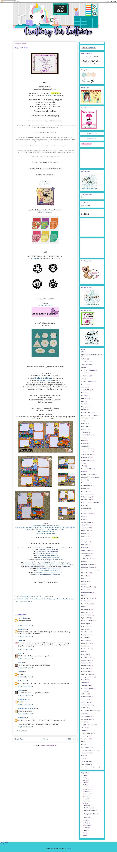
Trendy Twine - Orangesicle (45, 531)
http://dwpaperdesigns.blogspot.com (47, 553)
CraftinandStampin (45, 184)
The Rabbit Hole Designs (88, 724)
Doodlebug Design (86, 499)
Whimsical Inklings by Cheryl (89, 750)
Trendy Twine (27, 601)
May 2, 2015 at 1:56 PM (25, 658)
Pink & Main (84, 646)
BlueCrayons (22, 699)
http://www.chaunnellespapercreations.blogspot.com (49, 559)
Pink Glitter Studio (86, 649)
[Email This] (46, 596)
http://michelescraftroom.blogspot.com (48, 557)
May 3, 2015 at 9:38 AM (25, 686)
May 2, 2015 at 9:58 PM (25, 667)
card (82, 421)
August (87, 796)
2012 (84, 835)
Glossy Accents (85, 525)
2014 (84, 830)
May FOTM (84, 601)
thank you (84, 722)
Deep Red (84, 480)
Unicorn (83, 744)
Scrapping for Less (86, 674)
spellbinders (84, 693)
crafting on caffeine (86, 452)
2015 (84, 785)
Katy (19, 653)
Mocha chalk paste (86, 609)
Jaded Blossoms (85, 553)
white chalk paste (86, 753)
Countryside (84, 443)
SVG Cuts (84, 713)
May (86, 803)
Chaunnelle (55, 93)
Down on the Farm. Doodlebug (89, 502)
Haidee (54, 537)
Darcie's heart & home (87, 468)
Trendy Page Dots (86, 736)
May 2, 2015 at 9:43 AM (25, 636)
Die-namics (84, 488)
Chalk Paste (84, 429)
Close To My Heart (44, 212)
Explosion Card (85, 508)
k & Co (83, 561)
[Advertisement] (89, 157)
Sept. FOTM (84, 679)
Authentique (84, 384)
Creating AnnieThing (86, 460)
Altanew (83, 367)
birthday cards (85, 406)
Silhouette (84, 682)
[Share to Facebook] (51, 596)
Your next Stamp (85, 764)
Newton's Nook (85, 626)
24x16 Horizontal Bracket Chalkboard (91, 354)
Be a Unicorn (84, 398)
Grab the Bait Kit (85, 530)
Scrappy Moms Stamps (87, 677)
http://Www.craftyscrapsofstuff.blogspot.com (48, 568)
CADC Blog (22, 618)
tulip (82, 741)
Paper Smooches (86, 634)
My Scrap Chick (85, 618)
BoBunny (83, 409)
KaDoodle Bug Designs (49, 599)
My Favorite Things (86, 615)
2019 (84, 775)
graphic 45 (84, 539)
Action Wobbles (85, 361)
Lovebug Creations (86, 592)
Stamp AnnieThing (86, 696)
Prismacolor (84, 654)
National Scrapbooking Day (65, 599)
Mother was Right (86, 612)
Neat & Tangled (85, 623)
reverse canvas (85, 671)
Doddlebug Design (86, 497)
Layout (83, 584)
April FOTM (84, 373)
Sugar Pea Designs (86, 705)
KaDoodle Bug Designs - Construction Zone (45, 525)
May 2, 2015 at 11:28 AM (25, 649)
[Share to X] (49, 596)
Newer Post (19, 739)
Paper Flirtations (85, 632)
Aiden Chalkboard (86, 364)
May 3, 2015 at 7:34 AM (25, 677)
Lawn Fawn (84, 581)
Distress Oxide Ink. (86, 494)
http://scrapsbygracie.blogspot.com (48, 549)
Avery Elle (84, 387)
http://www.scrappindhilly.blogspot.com (47, 555)
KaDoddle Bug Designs (87, 564)
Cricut (83, 463)
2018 (82, 352)
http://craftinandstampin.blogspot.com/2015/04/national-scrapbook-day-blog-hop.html (49, 547)
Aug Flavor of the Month (87, 381)
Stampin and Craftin (43, 380)
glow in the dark (85, 527)
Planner (83, 651)
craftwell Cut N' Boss (87, 454)
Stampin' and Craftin (45, 305)
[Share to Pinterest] (52, 596)
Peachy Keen (19, 601)
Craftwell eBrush (85, 457)
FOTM (83, 519)
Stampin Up (84, 699)
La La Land (84, 575)
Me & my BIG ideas (86, 603)
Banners (83, 395)
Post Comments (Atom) (49, 745)
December (88, 787)
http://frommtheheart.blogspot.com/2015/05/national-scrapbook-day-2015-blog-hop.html (49, 564)
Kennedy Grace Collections (88, 570)
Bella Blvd (84, 404)
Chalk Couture (85, 426)
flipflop (83, 516)
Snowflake (84, 691)
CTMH (83, 466)
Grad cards (84, 533)
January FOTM (85, 556)
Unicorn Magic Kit (86, 747)
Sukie (20, 640)
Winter (83, 755)
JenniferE (21, 629)
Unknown (21, 681)
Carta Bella (84, 423)
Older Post (72, 739)
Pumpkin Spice (85, 657)
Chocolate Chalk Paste (87, 435)
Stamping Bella (85, 702)
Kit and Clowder (85, 572)
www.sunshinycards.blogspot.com (48, 551)
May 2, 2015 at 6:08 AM (25, 625)
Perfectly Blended (86, 643)
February (87, 825)
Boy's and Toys (88, 817)
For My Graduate (89, 807)
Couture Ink (84, 446)
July (86, 798)
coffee (83, 437)
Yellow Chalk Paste (86, 761)
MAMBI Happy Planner (87, 598)
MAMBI (83, 595)
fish (82, 511)
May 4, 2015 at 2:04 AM (25, 704)
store (37, 258)
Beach (83, 401)
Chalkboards (84, 432)
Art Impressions (85, 375)
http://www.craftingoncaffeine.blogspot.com (48, 561)
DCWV (83, 471)
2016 (84, 782)
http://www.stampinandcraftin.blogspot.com (48, 574)
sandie (20, 672)
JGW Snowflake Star (87, 558)
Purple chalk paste (86, 660)
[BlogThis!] (47, 596)
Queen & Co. (84, 663)
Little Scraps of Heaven (87, 587)
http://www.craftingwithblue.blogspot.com (49, 570)
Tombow (83, 730)
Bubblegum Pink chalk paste (89, 415)
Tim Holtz (83, 727)
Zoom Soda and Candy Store (89, 767)
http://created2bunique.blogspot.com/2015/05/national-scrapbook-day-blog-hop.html (48, 563)
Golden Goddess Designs (26, 708)
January (87, 827)
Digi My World (85, 491)
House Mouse (85, 547)
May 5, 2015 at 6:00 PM (25, 727)
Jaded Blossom (37, 599)
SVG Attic (83, 708)
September (88, 794)
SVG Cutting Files (86, 716)
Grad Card (87, 805)
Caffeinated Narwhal (86, 418)
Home (45, 739)
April (86, 820)
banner (83, 392)
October (87, 791)
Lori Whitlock (84, 589)
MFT (82, 606)
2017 (84, 780)
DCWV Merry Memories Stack (89, 477)
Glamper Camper (86, 522)
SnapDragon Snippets (87, 688)
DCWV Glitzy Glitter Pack (88, 474)
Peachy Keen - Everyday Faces (45, 533)
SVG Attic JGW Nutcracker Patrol (90, 710)
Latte (82, 578)
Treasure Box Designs (87, 733)
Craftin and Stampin (43, 378)
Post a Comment (22, 731)
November (88, 789)
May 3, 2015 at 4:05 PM (25, 695)
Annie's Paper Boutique (87, 370)
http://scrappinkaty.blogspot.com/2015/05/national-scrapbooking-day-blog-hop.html (47, 566)
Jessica (49, 95)
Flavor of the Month (86, 513)
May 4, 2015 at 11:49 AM (25, 713)
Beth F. (20, 662)
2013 (84, 833)
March (86, 823)
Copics (83, 440)
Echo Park (84, 505)
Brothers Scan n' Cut (87, 412)
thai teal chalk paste (86, 719)
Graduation (84, 536)
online (33, 258)
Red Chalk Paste (85, 668)
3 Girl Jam (84, 359)
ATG (82, 378)
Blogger (68, 848)
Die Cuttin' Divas (85, 485)
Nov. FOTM (84, 629)
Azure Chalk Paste (86, 390)
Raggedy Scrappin (86, 665)
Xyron (83, 758)
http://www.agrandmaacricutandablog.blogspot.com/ (48, 572)
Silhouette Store (85, 685)
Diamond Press (85, 482)
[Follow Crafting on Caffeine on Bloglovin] (88, 48)
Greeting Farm (85, 542)
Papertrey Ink (85, 637)
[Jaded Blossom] (92, 133)
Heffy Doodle (84, 544)
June (86, 801)
